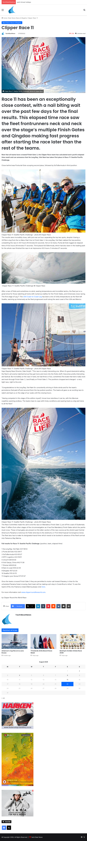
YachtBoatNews (10, 33)
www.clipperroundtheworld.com (33, 592)
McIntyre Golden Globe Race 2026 (71, 652)
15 (67, 679)
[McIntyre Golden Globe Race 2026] (72, 641)
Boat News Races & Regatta (17, 18)
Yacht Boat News (37, 837)
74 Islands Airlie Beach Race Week (41, 652)
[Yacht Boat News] (12, 10)
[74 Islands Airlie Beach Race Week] (43, 641)
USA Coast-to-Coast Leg (32, 297)
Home (5, 18)
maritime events (22, 2)
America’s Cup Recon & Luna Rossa (13, 652)
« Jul (3, 698)
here (43, 587)
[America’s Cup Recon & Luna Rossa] (14, 641)
